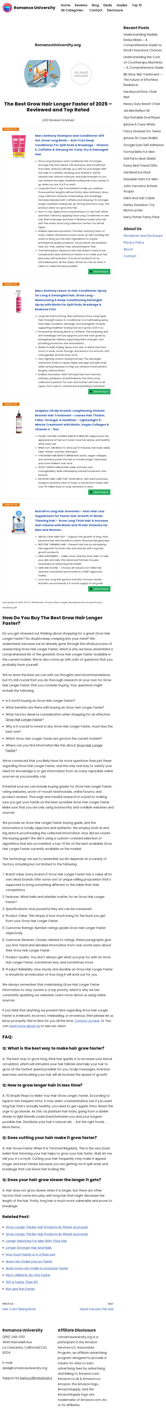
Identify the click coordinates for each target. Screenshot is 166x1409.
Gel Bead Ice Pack (137, 172)
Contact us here (87, 1021)
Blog (95, 5)
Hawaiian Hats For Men (141, 179)
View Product (101, 271)
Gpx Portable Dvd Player (142, 117)
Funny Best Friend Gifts (140, 165)
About (128, 249)
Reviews (81, 5)
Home (65, 5)
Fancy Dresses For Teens (142, 131)
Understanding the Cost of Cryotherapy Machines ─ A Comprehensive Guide (143, 62)
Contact (95, 10)
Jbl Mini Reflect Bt (137, 111)
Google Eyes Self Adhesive (144, 145)
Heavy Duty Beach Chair (142, 104)
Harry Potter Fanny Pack (142, 217)
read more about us (24, 1026)
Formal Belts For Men (139, 152)
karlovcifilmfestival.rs (36, 1378)
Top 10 (137, 5)
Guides (122, 5)
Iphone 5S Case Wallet (141, 138)
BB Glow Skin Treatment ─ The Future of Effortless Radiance (143, 79)
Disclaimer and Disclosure (143, 236)
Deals (107, 5)
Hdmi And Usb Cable (139, 198)
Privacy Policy (134, 242)
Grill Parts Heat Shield (139, 158)
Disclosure (115, 10)
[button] (84, 10)
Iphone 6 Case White (139, 124)
